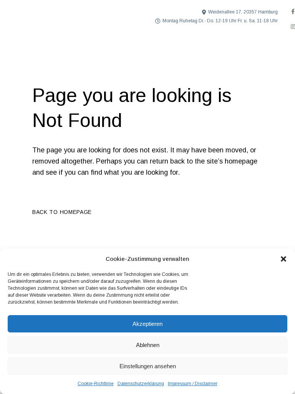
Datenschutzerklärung (141, 383)
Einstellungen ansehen (147, 366)
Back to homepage (62, 212)
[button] (283, 259)
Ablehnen (147, 345)
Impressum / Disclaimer (192, 383)
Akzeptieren (147, 324)
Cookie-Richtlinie (96, 383)
